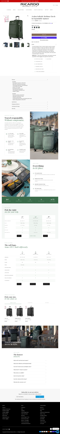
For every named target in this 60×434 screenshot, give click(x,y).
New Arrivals (4, 415)
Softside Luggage (5, 412)
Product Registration (25, 412)
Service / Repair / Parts (25, 417)
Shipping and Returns (16, 104)
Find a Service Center (25, 418)
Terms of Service (43, 421)
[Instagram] (2, 1)
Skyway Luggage (5, 418)
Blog (41, 410)
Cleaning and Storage (15, 106)
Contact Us (23, 407)
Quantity (33, 29)
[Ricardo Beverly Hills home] (30, 6)
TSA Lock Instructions (25, 421)
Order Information (24, 413)
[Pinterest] (4, 1)
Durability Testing (43, 415)
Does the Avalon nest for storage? (30, 379)
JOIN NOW (36, 1)
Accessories (29, 9)
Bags (14, 9)
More (51, 9)
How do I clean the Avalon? (30, 375)
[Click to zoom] (28, 16)
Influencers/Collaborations (45, 412)
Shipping (22, 410)
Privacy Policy (42, 420)
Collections (21, 9)
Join (39, 396)
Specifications (14, 101)
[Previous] (4, 16)
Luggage (9, 9)
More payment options (44, 40)
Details (33, 44)
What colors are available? (30, 372)
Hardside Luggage (5, 410)
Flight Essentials (38, 9)
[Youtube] (8, 1)
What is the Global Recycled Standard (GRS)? (30, 363)
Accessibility (42, 418)
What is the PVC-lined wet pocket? (30, 369)
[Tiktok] (5, 1)
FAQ (22, 409)
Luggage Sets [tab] (30, 302)
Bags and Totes (5, 413)
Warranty (13, 108)
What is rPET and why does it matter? (30, 360)
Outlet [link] (47, 9)
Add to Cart (44, 34)
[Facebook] (1, 1)
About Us (41, 407)
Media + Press (42, 413)
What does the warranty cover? (30, 382)
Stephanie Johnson (5, 417)
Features (13, 79)
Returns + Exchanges (25, 420)
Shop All (3, 407)
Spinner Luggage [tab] (13, 302)
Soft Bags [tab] (47, 302)
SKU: (32, 41)
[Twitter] (6, 1)
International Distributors (25, 423)
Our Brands (42, 409)
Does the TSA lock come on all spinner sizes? (30, 366)
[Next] (6, 16)
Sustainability (42, 417)
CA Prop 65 (42, 423)
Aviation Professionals (6, 409)
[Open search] (53, 5)
